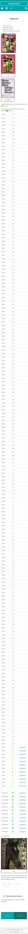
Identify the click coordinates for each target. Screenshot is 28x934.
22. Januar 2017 (8, 21)
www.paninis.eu (14, 4)
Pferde (5, 886)
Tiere (7, 886)
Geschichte (16, 884)
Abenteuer (11, 884)
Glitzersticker (22, 747)
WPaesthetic (16, 932)
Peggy (6, 884)
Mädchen (20, 884)
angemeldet (8, 899)
